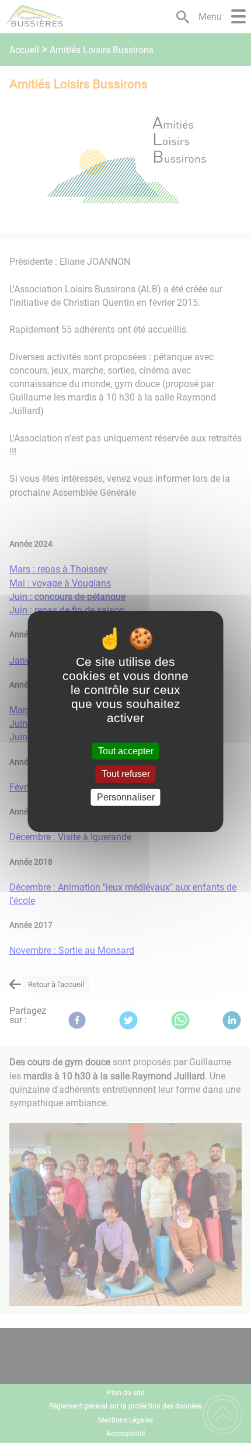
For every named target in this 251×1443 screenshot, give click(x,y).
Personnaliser (126, 797)
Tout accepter (126, 751)
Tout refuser (126, 774)
